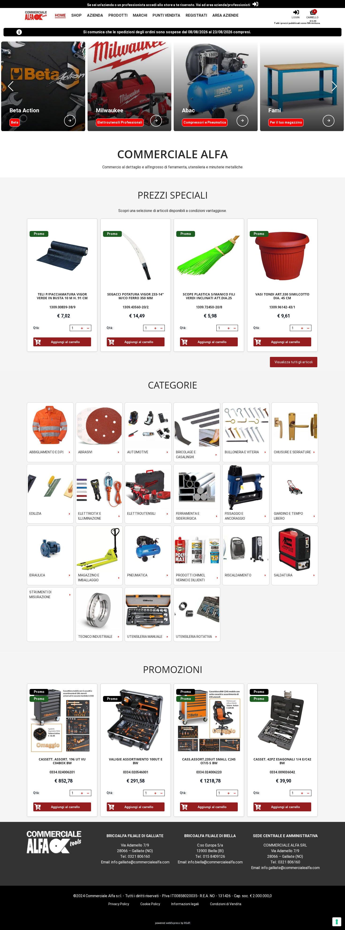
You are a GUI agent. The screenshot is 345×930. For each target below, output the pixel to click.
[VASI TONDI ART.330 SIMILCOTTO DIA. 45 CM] (282, 255)
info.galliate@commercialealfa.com (140, 862)
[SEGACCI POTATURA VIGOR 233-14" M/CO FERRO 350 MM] (135, 255)
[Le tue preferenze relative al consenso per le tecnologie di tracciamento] (336, 921)
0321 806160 (139, 856)
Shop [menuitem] (76, 15)
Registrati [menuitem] (196, 15)
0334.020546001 (135, 772)
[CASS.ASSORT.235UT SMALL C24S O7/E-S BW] (209, 720)
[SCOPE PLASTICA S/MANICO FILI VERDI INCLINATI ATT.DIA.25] (209, 255)
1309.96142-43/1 (282, 307)
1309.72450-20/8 (209, 307)
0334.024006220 (209, 772)
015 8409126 (214, 856)
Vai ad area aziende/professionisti (223, 5)
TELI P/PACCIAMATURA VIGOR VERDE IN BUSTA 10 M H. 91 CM (62, 296)
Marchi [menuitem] (140, 15)
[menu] (144, 15)
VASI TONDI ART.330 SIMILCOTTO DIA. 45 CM (282, 296)
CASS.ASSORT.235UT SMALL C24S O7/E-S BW (209, 761)
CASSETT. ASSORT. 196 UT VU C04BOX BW (62, 761)
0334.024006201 (62, 772)
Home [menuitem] (60, 15)
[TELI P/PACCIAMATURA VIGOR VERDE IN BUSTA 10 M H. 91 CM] (62, 255)
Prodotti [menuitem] (117, 15)
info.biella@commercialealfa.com (215, 862)
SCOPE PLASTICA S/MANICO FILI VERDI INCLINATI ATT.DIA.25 (209, 296)
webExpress (173, 923)
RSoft (187, 923)
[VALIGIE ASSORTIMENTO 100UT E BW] (135, 720)
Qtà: (36, 328)
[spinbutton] (74, 328)
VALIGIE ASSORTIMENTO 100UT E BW (135, 761)
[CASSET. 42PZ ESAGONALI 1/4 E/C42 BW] (282, 720)
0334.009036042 (282, 772)
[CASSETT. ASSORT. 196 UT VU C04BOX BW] (62, 720)
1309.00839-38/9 (62, 307)
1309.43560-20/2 (136, 307)
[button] (11, 86)
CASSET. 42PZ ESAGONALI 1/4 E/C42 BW (282, 761)
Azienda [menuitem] (95, 15)
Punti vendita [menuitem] (166, 15)
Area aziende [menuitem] (225, 15)
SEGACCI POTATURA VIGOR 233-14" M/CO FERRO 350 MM (135, 296)
